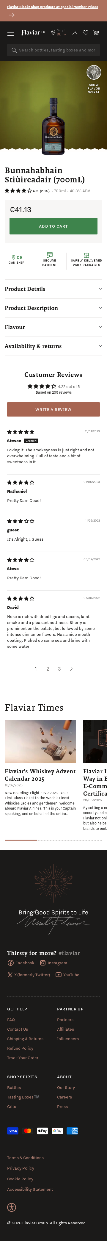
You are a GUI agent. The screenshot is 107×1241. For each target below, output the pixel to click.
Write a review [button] (53, 409)
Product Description (31, 308)
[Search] (14, 50)
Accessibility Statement (30, 1189)
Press (62, 1106)
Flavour (15, 327)
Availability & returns (33, 346)
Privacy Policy (20, 1168)
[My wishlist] (85, 32)
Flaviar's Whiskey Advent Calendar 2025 (40, 775)
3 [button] (59, 668)
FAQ (11, 1019)
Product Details (25, 288)
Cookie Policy (20, 1178)
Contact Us (17, 1029)
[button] (10, 32)
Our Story (66, 1087)
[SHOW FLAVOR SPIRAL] (94, 73)
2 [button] (47, 668)
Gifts (11, 1106)
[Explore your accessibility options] (11, 1207)
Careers (64, 1097)
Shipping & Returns (25, 1038)
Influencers (68, 1038)
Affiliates (65, 1029)
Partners (65, 1019)
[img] (20, 432)
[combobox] (53, 50)
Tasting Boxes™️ (23, 1097)
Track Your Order (22, 1057)
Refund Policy (20, 1048)
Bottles (14, 1087)
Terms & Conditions (25, 1157)
